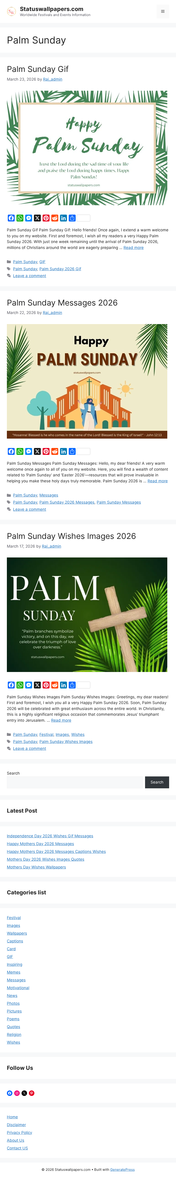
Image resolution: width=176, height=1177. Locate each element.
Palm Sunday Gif (38, 69)
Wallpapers (17, 933)
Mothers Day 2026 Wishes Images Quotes (45, 859)
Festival (46, 734)
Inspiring (14, 964)
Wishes (78, 734)
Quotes (13, 1026)
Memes (13, 972)
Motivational (18, 988)
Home (12, 1117)
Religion (14, 1034)
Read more (134, 247)
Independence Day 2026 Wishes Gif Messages (50, 836)
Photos (13, 1003)
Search (13, 773)
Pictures (14, 1011)
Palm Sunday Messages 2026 (62, 302)
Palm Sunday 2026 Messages (66, 502)
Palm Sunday (25, 261)
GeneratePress (122, 1169)
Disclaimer (16, 1124)
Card (11, 949)
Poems (13, 1019)
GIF (42, 261)
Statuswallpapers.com (51, 8)
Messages (48, 495)
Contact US (17, 1148)
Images (62, 734)
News (12, 995)
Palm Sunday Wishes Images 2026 (71, 536)
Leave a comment (29, 275)
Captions (15, 941)
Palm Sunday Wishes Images (66, 741)
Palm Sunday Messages (119, 502)
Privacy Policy (19, 1132)
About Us (15, 1140)
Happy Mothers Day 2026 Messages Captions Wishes (56, 851)
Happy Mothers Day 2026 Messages (40, 843)
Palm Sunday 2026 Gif (60, 269)
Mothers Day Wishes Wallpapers (36, 867)
